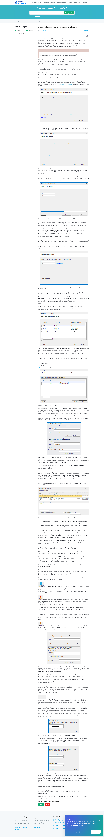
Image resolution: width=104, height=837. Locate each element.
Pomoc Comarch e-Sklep (59, 827)
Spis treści (56, 819)
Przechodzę (96, 832)
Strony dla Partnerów (59, 822)
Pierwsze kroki (62, 2)
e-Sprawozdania (36, 2)
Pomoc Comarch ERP (59, 824)
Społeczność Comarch (81, 2)
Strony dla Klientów (58, 820)
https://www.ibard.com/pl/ (65, 84)
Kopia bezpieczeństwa (48, 31)
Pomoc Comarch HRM (59, 828)
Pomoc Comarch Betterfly (60, 825)
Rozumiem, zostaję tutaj (73, 832)
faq (70, 2)
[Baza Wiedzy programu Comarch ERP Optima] (20, 2)
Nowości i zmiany (49, 2)
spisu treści (37, 16)
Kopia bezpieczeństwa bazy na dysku (21, 32)
